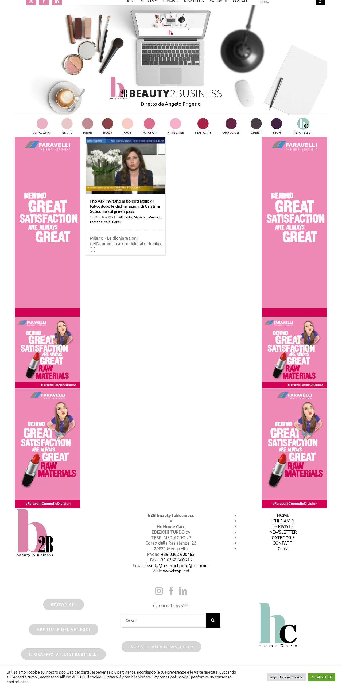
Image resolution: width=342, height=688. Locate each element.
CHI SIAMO (283, 520)
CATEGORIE (283, 537)
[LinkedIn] (183, 591)
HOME (283, 515)
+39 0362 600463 (178, 554)
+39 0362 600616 (175, 559)
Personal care (100, 222)
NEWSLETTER (283, 532)
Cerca (283, 548)
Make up (140, 217)
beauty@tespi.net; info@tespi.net (177, 565)
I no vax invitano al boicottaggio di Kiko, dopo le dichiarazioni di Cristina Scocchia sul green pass (125, 206)
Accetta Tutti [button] (322, 677)
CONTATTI (283, 543)
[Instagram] (159, 591)
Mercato (154, 217)
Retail (116, 222)
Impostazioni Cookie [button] (286, 677)
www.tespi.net (176, 570)
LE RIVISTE (283, 526)
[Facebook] (171, 591)
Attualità (125, 217)
